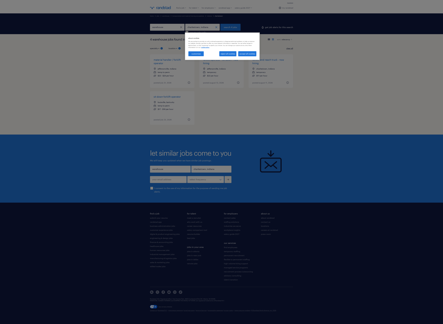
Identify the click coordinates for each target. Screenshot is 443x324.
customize (196, 54)
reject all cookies (228, 54)
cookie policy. (205, 47)
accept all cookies (247, 54)
